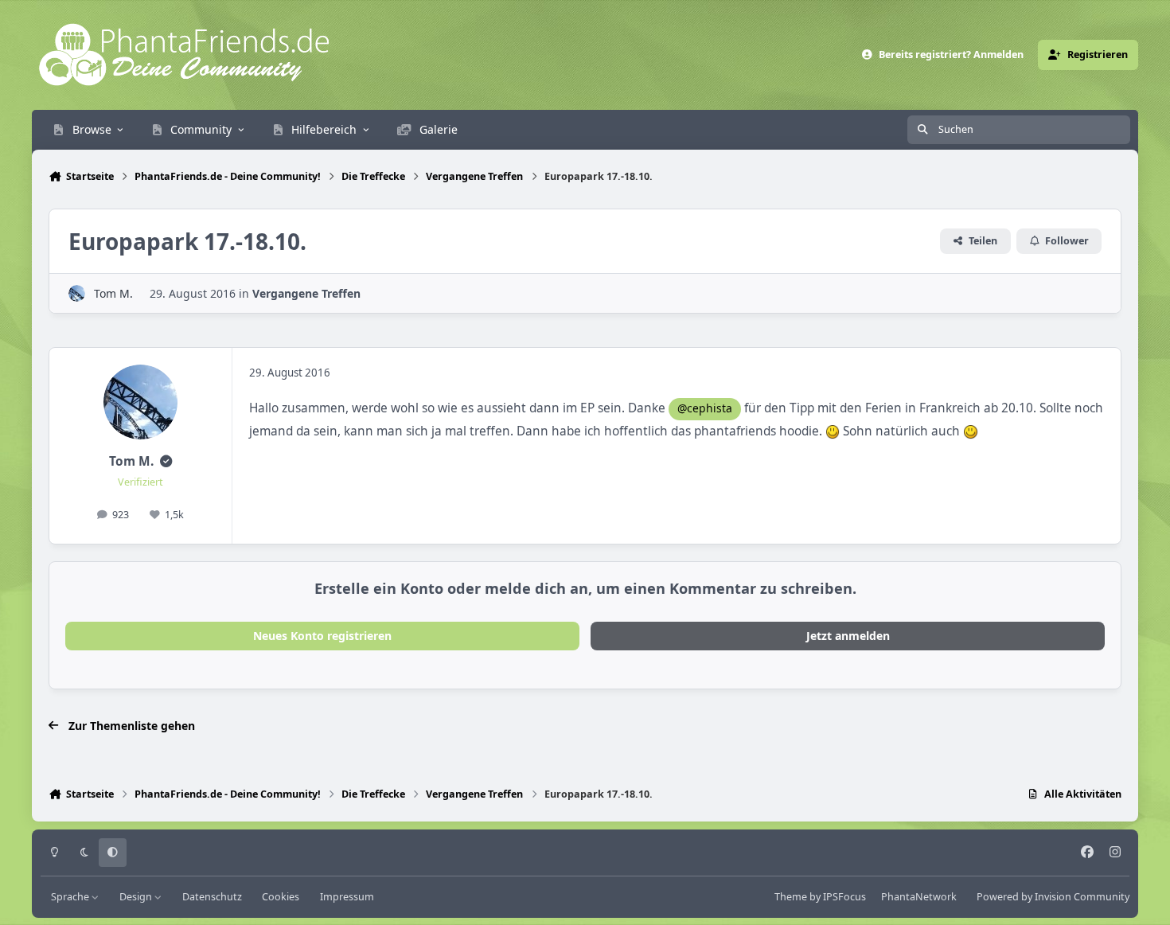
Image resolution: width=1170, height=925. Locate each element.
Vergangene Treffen (306, 293)
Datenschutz (212, 897)
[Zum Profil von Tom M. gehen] (76, 293)
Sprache (71, 897)
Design (136, 897)
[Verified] (166, 461)
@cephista (704, 408)
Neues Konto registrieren (322, 635)
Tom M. (113, 293)
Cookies (280, 897)
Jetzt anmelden (848, 635)
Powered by (1053, 897)
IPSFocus (844, 897)
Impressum (347, 897)
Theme (790, 897)
